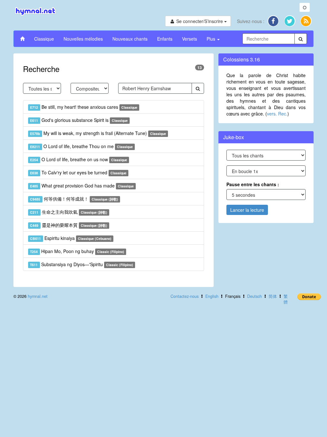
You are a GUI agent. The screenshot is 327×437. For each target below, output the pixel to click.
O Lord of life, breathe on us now (78, 159)
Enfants (164, 39)
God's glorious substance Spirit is (79, 120)
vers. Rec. (277, 113)
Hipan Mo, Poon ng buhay (77, 251)
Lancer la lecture (247, 210)
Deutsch (254, 296)
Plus (212, 39)
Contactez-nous (185, 296)
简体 (273, 296)
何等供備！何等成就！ (74, 198)
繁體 (286, 299)
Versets (189, 39)
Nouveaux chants (130, 39)
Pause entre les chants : (252, 184)
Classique (44, 39)
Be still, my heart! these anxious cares (83, 107)
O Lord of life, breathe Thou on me (81, 146)
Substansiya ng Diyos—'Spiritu (81, 264)
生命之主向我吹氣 (68, 212)
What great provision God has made (82, 185)
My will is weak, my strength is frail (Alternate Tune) (98, 133)
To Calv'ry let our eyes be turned (78, 172)
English (211, 296)
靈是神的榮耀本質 (68, 225)
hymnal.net (38, 296)
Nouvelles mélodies (83, 39)
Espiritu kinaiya (70, 238)
